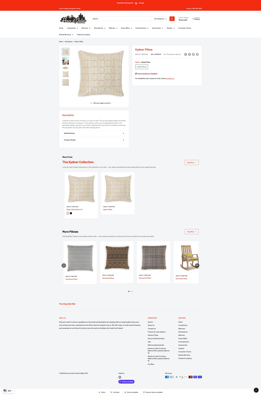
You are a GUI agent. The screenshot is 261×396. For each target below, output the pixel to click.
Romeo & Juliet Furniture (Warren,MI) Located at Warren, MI (159, 350)
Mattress (112, 28)
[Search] (172, 18)
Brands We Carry (65, 34)
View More (190, 162)
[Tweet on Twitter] (193, 54)
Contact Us (152, 328)
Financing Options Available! (147, 74)
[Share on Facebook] (185, 54)
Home (61, 28)
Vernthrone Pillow (71, 279)
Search (150, 322)
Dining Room (98, 28)
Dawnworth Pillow (145, 278)
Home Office (125, 28)
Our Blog (151, 364)
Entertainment (141, 28)
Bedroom (85, 28)
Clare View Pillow (181, 278)
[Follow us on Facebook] (119, 377)
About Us (151, 325)
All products (68, 41)
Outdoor (170, 28)
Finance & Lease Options (157, 332)
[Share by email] (197, 54)
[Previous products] (64, 265)
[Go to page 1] (128, 291)
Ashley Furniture (141, 54)
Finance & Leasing (83, 34)
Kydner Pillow (107, 209)
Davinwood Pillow (108, 278)
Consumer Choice (184, 28)
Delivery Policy (153, 335)
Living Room (71, 28)
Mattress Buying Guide (156, 345)
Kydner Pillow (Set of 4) (74, 209)
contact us (170, 78)
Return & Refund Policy (156, 338)
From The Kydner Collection (172, 54)
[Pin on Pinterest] (189, 54)
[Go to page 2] (130, 291)
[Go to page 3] (132, 291)
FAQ (149, 342)
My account (183, 20)
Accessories (156, 28)
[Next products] (197, 265)
